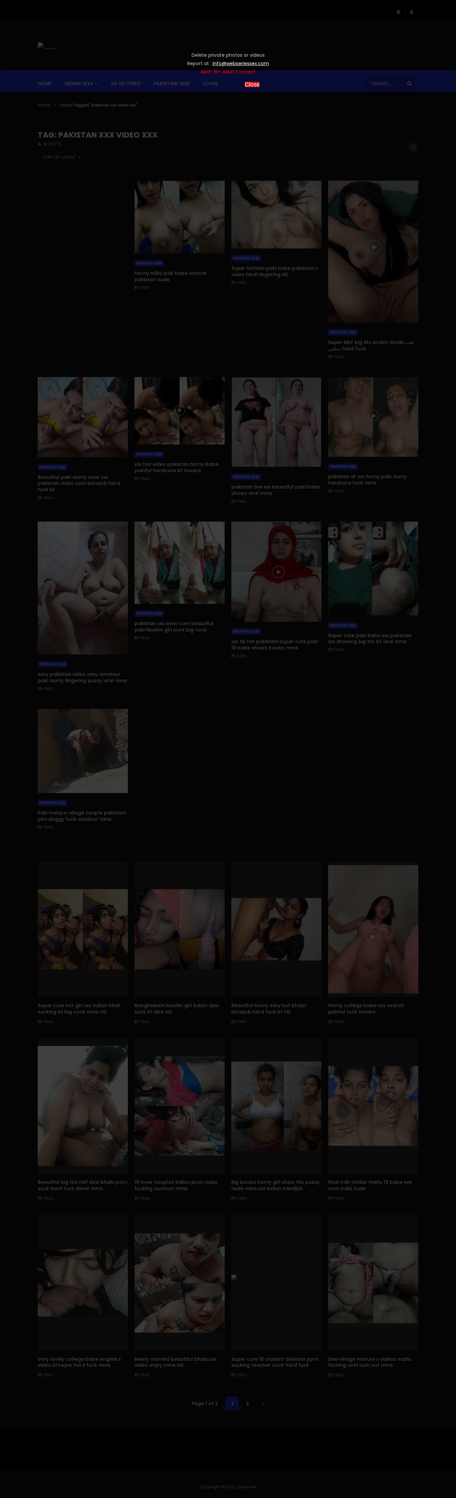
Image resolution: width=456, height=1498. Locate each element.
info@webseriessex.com (241, 63)
